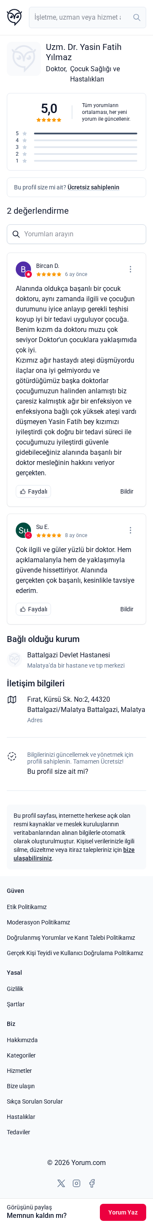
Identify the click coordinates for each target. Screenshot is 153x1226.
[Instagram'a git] (76, 1183)
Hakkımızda (22, 1040)
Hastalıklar (21, 1116)
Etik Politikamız (27, 907)
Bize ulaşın (21, 1086)
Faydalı (37, 491)
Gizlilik (15, 988)
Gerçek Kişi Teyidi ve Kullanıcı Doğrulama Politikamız (75, 953)
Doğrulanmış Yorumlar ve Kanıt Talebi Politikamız (71, 937)
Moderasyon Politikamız (38, 922)
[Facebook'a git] (92, 1183)
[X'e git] (61, 1183)
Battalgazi (102, 710)
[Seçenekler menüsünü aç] (130, 269)
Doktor (55, 69)
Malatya (133, 710)
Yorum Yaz (123, 1212)
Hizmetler (19, 1070)
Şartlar (16, 1004)
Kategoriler (21, 1055)
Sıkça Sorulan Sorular (35, 1101)
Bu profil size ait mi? (57, 771)
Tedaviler (18, 1132)
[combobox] (87, 17)
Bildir (126, 491)
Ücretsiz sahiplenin (93, 187)
